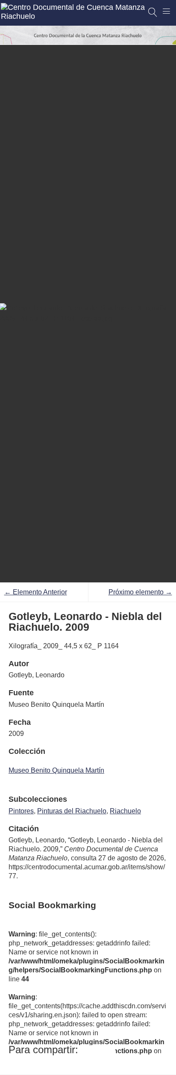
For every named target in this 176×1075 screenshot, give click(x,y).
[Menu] (166, 11)
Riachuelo (125, 811)
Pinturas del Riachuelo (71, 811)
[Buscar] (153, 12)
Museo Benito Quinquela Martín (56, 770)
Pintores (21, 811)
